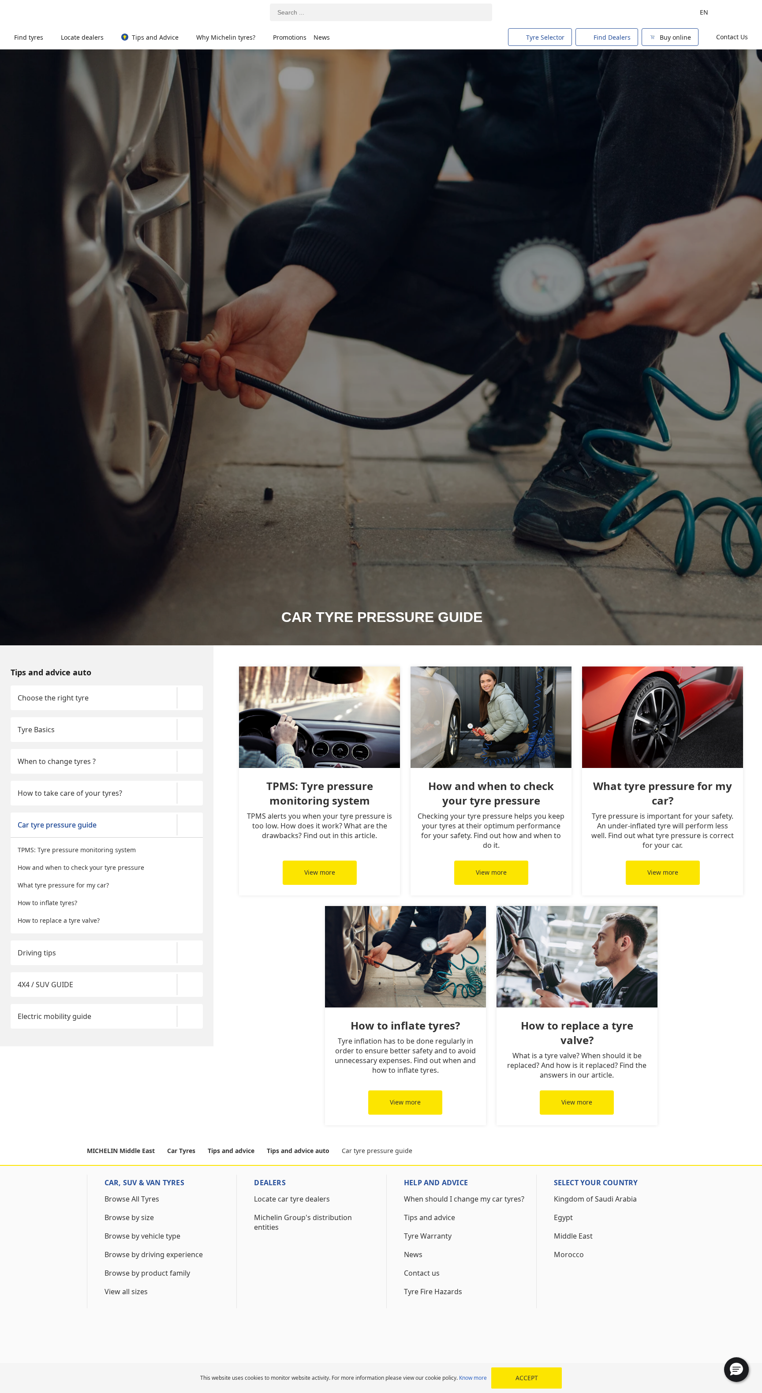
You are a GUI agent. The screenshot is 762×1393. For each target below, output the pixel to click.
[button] (736, 1369)
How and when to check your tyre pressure (81, 867)
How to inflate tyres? (47, 903)
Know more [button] (473, 1378)
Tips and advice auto (51, 672)
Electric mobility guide (54, 1016)
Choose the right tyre (53, 698)
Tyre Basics (36, 729)
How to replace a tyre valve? (59, 920)
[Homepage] (54, 12)
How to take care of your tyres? (70, 793)
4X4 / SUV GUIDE (45, 984)
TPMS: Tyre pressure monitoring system (77, 850)
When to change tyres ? (57, 761)
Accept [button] (526, 1378)
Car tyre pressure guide (57, 825)
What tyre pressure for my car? (63, 885)
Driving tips (37, 953)
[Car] (735, 12)
